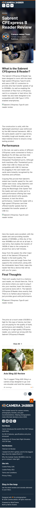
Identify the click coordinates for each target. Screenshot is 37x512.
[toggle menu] (12, 5)
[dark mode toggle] (8, 5)
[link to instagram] (3, 421)
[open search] (4, 5)
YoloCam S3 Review (8, 449)
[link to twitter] (15, 421)
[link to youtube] (7, 421)
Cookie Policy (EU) (8, 469)
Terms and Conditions (9, 472)
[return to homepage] (13, 2)
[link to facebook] (11, 421)
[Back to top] (31, 401)
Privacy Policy (7, 475)
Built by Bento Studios (9, 504)
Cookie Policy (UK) (8, 466)
